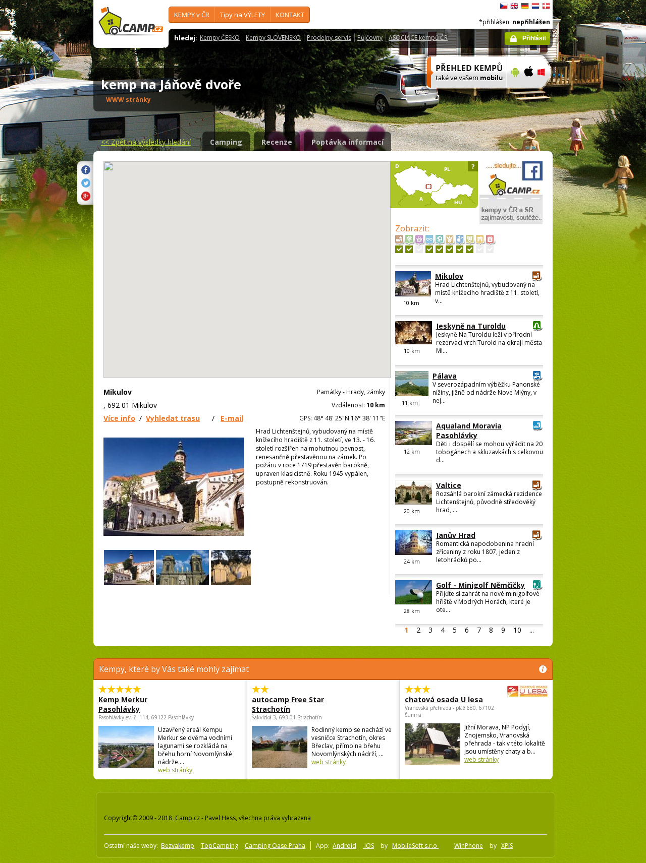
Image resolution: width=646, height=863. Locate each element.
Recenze (276, 142)
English (514, 6)
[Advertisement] (595, 303)
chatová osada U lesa (444, 699)
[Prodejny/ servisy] (419, 249)
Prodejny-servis (329, 37)
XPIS (507, 845)
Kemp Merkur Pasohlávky (122, 704)
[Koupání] (429, 249)
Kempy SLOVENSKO (273, 37)
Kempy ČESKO (220, 37)
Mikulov (449, 276)
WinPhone (468, 845)
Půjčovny (370, 37)
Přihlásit (534, 38)
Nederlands (535, 6)
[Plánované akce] (490, 249)
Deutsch (525, 6)
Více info (119, 418)
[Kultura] (469, 249)
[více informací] (462, 94)
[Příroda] (409, 249)
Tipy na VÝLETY (242, 14)
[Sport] (439, 249)
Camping (226, 142)
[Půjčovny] (479, 249)
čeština (504, 6)
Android (344, 845)
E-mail (232, 418)
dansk (546, 6)
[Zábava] (449, 249)
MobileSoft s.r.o (415, 845)
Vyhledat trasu (173, 418)
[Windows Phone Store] (547, 94)
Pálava (445, 376)
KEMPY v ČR (191, 14)
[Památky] (399, 249)
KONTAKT (290, 14)
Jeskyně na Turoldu (471, 326)
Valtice (448, 485)
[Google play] (514, 94)
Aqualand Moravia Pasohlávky (469, 430)
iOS (368, 845)
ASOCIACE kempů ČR (418, 37)
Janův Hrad (455, 535)
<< (146, 142)
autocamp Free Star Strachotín (288, 704)
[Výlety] (459, 249)
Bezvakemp (177, 845)
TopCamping (219, 845)
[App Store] (528, 94)
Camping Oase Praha (275, 845)
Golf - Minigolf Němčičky (480, 585)
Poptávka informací (347, 142)
